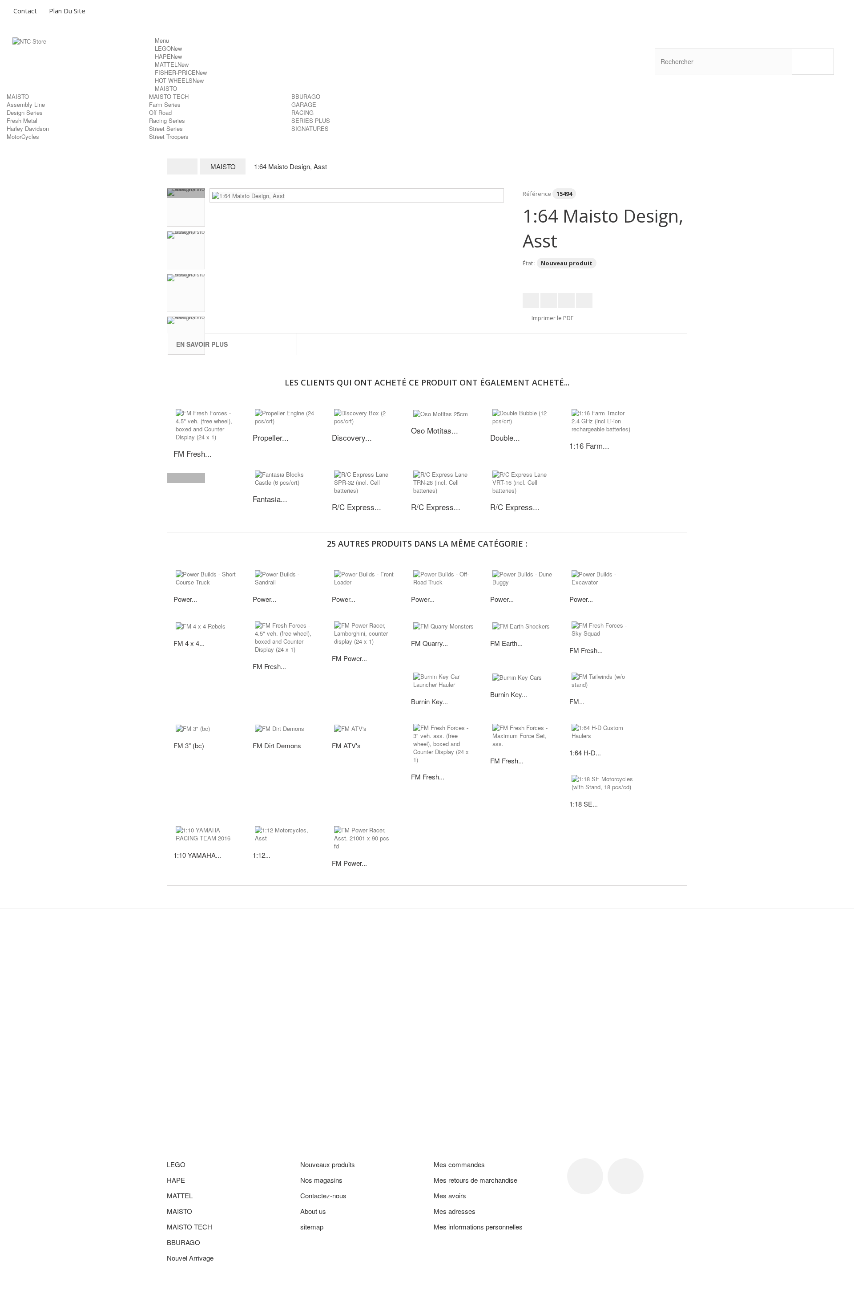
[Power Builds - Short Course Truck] (206, 578)
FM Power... (349, 658)
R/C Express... (356, 506)
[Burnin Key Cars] (523, 677)
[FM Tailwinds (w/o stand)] (602, 680)
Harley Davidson (28, 128)
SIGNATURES (310, 128)
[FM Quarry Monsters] (444, 626)
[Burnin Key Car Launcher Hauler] (444, 680)
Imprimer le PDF (552, 318)
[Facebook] (585, 1176)
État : (529, 263)
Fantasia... (270, 498)
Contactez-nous (323, 1195)
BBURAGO (305, 96)
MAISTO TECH (169, 96)
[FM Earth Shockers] (523, 626)
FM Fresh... (269, 666)
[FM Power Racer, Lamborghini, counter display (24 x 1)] (365, 633)
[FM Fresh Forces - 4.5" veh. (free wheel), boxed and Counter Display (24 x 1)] (206, 425)
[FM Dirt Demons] (285, 728)
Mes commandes (459, 1164)
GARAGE (303, 104)
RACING (302, 112)
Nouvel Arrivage (190, 1257)
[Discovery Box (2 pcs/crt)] (365, 417)
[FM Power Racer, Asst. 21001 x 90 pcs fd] (365, 838)
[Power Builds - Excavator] (602, 578)
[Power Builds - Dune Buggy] (523, 578)
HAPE (168, 56)
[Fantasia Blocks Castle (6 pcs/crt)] (285, 478)
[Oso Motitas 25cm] (444, 413)
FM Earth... (506, 643)
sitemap (311, 1226)
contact (25, 10)
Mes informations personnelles (478, 1226)
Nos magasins (321, 1180)
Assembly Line (26, 104)
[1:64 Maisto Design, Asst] (248, 195)
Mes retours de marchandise (475, 1180)
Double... (505, 437)
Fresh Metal (22, 120)
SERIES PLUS (310, 120)
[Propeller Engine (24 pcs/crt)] (285, 417)
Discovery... (352, 437)
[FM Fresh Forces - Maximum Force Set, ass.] (523, 736)
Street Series (166, 128)
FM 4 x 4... (189, 643)
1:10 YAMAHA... (197, 855)
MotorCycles (23, 136)
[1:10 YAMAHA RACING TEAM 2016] (206, 834)
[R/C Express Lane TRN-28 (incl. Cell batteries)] (444, 482)
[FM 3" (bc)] (206, 728)
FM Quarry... (429, 643)
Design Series (25, 112)
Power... (185, 599)
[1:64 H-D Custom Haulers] (602, 732)
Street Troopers (169, 136)
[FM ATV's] (365, 728)
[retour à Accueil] (182, 166)
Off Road (160, 112)
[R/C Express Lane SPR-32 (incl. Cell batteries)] (365, 482)
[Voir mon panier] (810, 12)
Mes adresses (454, 1211)
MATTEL (172, 64)
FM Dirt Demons (277, 745)
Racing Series (167, 120)
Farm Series (165, 104)
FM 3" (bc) (188, 745)
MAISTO (166, 88)
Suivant (186, 478)
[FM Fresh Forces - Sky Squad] (602, 629)
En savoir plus (202, 344)
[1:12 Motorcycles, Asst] (285, 834)
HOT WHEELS (179, 80)
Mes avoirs (450, 1195)
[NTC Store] (83, 62)
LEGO (168, 48)
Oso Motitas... (434, 430)
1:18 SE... (583, 803)
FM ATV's (346, 745)
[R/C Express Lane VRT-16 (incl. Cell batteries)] (523, 482)
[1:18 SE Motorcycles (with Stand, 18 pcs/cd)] (602, 783)
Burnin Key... (429, 701)
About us (313, 1211)
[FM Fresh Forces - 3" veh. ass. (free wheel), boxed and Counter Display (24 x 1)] (444, 744)
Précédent (186, 193)
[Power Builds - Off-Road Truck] (444, 578)
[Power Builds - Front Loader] (365, 578)
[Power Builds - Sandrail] (285, 578)
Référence (537, 194)
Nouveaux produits (327, 1164)
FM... (576, 701)
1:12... (261, 855)
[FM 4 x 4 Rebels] (206, 626)
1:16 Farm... (589, 445)
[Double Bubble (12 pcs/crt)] (523, 417)
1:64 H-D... (585, 752)
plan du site (67, 10)
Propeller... (271, 437)
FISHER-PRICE (181, 72)
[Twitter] (626, 1176)
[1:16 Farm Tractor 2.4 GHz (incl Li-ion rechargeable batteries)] (602, 421)
